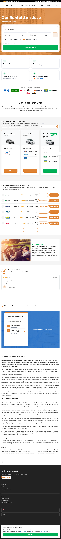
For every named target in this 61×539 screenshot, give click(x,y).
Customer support (30, 5)
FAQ (22, 5)
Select (10, 171)
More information (43, 195)
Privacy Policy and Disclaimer (8, 490)
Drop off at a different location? (13, 39)
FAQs (2, 486)
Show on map (14, 327)
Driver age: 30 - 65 (30, 39)
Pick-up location (7, 28)
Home (5, 462)
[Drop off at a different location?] (4, 39)
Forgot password (5, 498)
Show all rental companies (30, 230)
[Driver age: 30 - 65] (24, 39)
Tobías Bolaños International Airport (16, 331)
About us (3, 484)
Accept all (30, 534)
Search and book (54, 195)
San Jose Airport (15, 325)
